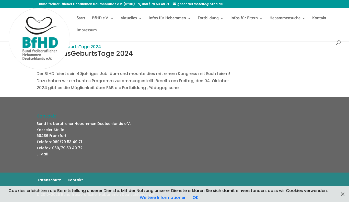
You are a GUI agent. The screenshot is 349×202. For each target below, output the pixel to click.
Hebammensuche (285, 19)
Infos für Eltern (244, 19)
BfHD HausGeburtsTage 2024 (85, 53)
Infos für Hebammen (167, 19)
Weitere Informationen (163, 197)
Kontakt (319, 19)
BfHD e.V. (100, 19)
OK (196, 197)
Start (81, 19)
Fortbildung (208, 19)
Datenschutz (49, 180)
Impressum (87, 31)
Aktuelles (129, 19)
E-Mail (42, 154)
